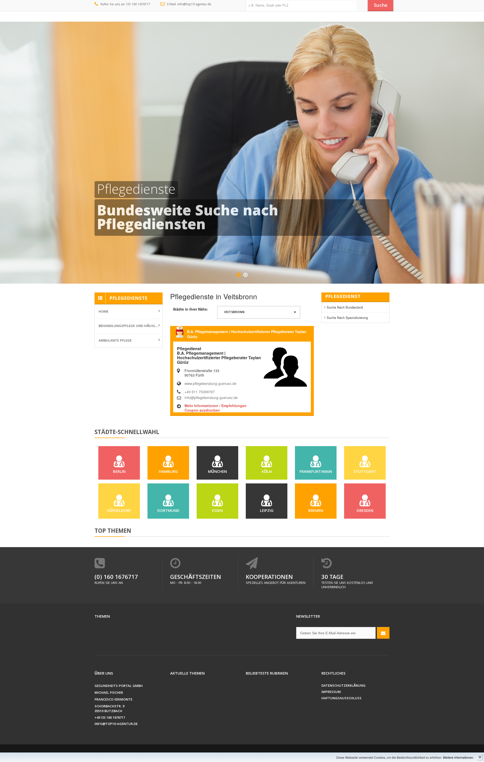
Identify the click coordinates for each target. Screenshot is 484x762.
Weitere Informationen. (458, 757)
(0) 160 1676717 (116, 577)
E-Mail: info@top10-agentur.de (189, 4)
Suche (380, 6)
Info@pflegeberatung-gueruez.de (211, 397)
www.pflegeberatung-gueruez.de (210, 383)
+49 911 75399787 (200, 391)
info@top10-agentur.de (116, 724)
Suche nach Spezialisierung (347, 317)
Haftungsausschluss (341, 699)
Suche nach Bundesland (345, 307)
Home (103, 312)
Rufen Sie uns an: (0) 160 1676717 (125, 4)
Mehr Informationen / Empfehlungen (216, 405)
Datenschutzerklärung (343, 686)
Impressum (331, 692)
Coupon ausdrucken (202, 410)
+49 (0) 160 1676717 (110, 718)
